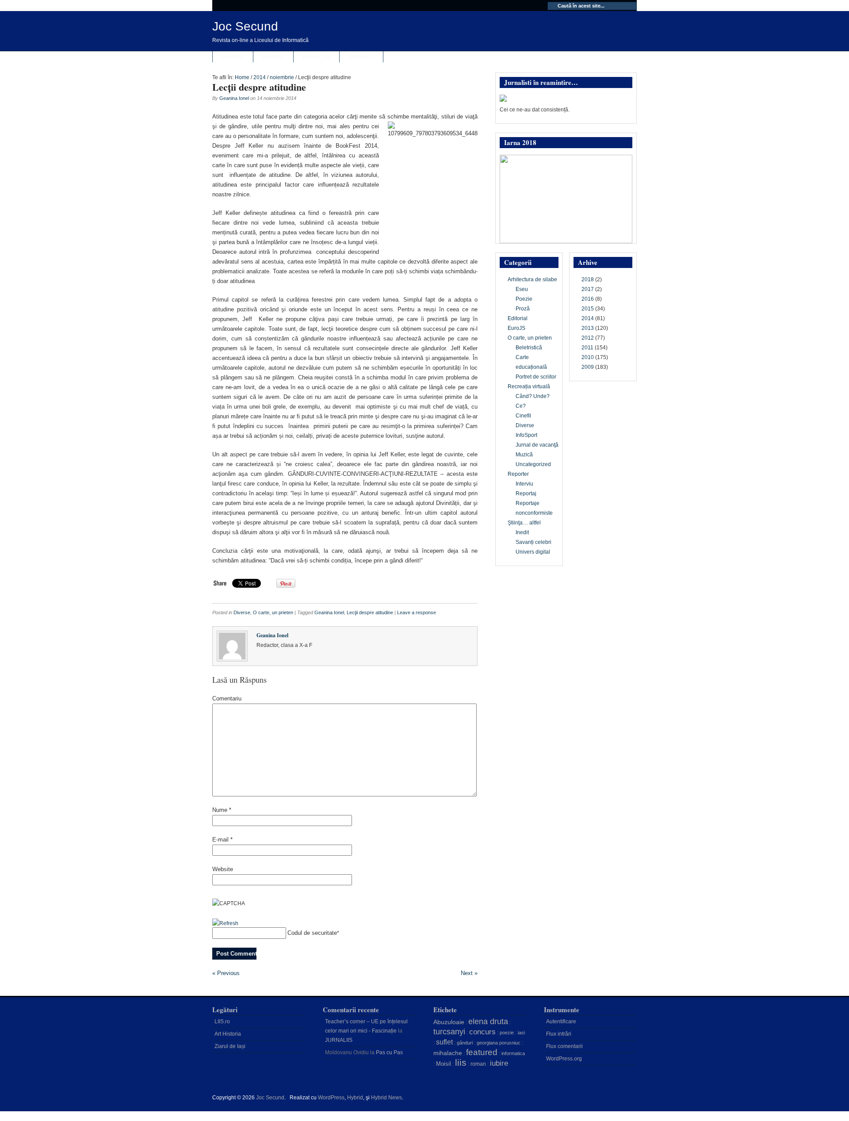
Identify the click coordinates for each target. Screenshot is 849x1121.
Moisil (443, 1063)
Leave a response (416, 612)
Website (222, 869)
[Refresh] (225, 923)
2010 (587, 357)
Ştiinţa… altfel (524, 523)
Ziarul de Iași (229, 1046)
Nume (221, 810)
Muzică (524, 454)
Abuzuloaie (448, 1021)
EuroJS (516, 328)
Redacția (316, 57)
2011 (587, 347)
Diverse (241, 612)
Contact (361, 57)
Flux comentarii (564, 1046)
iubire (499, 1063)
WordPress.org (564, 1059)
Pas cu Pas (389, 1052)
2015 (587, 309)
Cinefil (523, 416)
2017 (587, 289)
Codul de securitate (312, 933)
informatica (513, 1053)
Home (242, 77)
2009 (587, 367)
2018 (587, 279)
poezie (507, 1032)
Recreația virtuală (529, 386)
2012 (587, 338)
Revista (233, 57)
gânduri (465, 1042)
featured (481, 1052)
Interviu (524, 484)
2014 (259, 77)
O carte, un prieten (273, 612)
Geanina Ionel (234, 98)
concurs (482, 1031)
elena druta (488, 1021)
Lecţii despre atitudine (259, 87)
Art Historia (227, 1034)
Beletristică (529, 347)
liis (461, 1062)
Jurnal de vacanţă (537, 445)
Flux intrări (558, 1034)
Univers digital (533, 552)
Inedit (522, 532)
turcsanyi (449, 1031)
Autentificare (561, 1021)
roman (478, 1064)
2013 (587, 328)
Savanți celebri (533, 542)
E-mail (222, 839)
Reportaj (526, 493)
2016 (587, 299)
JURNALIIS (338, 1040)
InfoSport (526, 435)
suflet (444, 1042)
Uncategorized (533, 464)
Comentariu (226, 698)
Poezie (524, 299)
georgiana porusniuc (498, 1042)
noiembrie (282, 77)
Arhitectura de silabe (532, 279)
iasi (521, 1032)
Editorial (518, 318)
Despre (273, 57)
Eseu (522, 289)
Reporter (518, 474)
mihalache (447, 1052)
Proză (523, 309)
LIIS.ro (222, 1021)
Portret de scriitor (536, 377)
